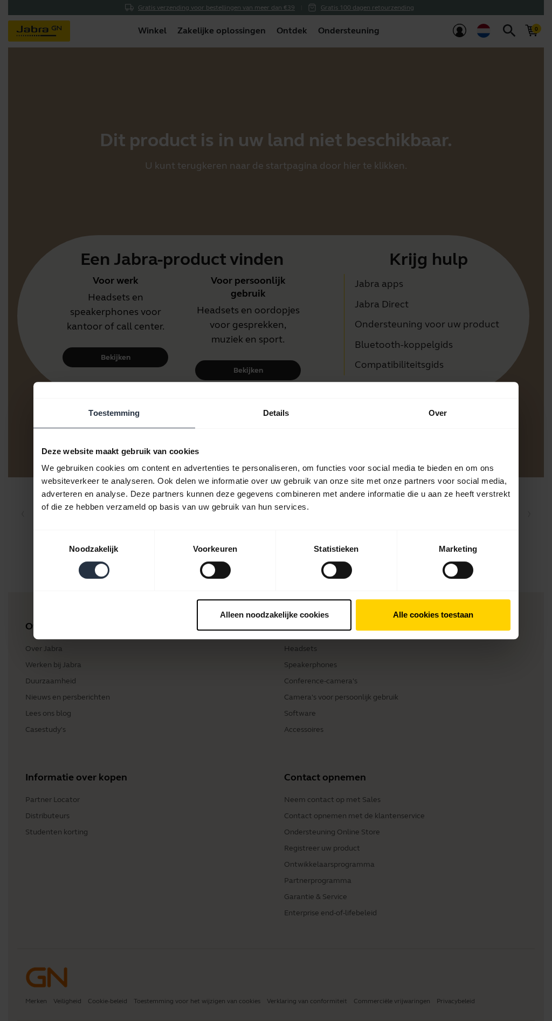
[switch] (215, 570)
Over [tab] (438, 412)
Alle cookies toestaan (433, 614)
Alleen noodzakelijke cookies (274, 614)
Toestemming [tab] (114, 412)
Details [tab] (276, 412)
